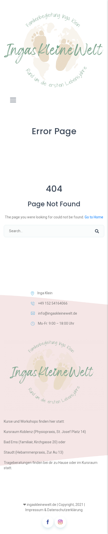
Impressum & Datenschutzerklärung (54, 510)
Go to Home (94, 217)
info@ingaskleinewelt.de (57, 313)
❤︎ (24, 505)
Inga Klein (44, 293)
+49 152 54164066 (53, 303)
